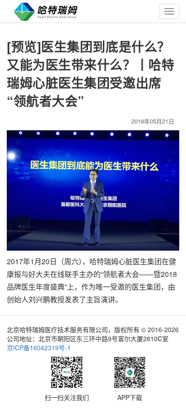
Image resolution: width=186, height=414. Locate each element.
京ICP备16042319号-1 (39, 347)
